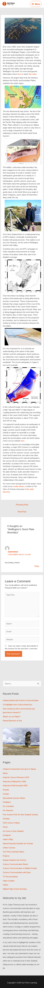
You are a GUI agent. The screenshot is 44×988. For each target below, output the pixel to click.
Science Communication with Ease (17, 872)
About (5, 773)
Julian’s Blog (8, 839)
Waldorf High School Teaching (15, 889)
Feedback (7, 802)
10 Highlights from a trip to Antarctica (17, 705)
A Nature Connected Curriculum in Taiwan (19, 769)
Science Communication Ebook (15, 864)
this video (32, 74)
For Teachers (8, 810)
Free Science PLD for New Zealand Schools (20, 815)
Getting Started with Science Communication (20, 700)
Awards (6, 790)
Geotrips (6, 819)
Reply (36, 566)
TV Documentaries (10, 877)
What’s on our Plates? (11, 717)
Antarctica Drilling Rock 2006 (14, 781)
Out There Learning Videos (13, 852)
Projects (6, 856)
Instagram (7, 835)
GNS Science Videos (11, 823)
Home (5, 827)
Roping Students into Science (14, 860)
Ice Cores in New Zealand (13, 831)
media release (18, 486)
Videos (5, 885)
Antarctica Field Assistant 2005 (15, 785)
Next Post (22, 512)
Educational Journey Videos (14, 798)
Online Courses (9, 848)
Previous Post (22, 505)
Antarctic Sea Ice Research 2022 (16, 777)
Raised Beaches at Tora (12, 721)
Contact (6, 794)
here (19, 74)
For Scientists (8, 806)
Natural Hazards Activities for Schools (18, 843)
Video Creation (9, 881)
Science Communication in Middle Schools (20, 868)
